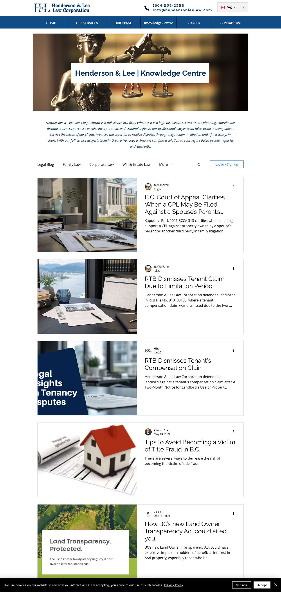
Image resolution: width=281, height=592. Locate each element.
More (163, 164)
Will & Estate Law (136, 164)
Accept (262, 585)
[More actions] (235, 186)
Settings (241, 585)
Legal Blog (45, 164)
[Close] (275, 584)
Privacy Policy (173, 585)
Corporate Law (101, 164)
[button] (199, 165)
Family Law (72, 164)
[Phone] (146, 8)
